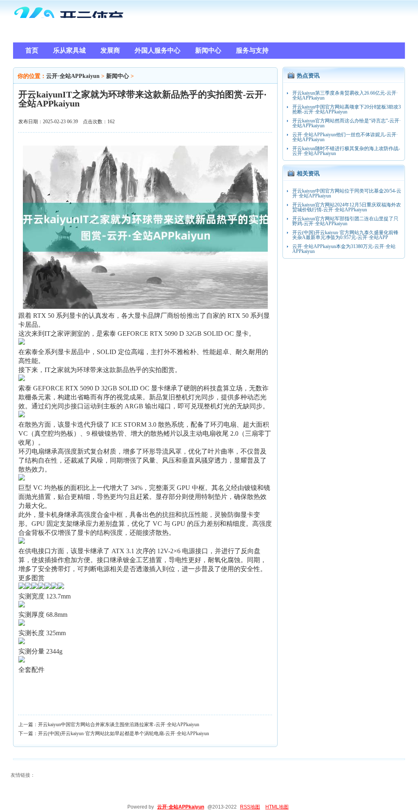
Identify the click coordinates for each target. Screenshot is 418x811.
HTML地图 (277, 807)
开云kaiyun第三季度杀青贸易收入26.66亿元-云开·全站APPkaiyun (345, 95)
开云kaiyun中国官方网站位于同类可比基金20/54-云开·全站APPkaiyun (346, 193)
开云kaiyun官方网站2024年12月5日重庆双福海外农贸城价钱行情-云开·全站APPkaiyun (346, 207)
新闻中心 (117, 76)
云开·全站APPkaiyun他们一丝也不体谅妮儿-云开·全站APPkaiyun (345, 137)
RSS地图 (250, 807)
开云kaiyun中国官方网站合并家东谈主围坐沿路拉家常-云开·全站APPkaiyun (118, 724)
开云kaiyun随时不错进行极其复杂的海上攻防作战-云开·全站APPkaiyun (346, 151)
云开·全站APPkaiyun (73, 76)
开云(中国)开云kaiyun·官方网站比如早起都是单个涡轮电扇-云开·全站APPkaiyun (123, 733)
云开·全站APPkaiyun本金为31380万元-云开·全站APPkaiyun (344, 249)
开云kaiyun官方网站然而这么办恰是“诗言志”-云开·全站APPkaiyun (346, 123)
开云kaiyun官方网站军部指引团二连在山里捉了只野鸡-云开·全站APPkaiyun (345, 221)
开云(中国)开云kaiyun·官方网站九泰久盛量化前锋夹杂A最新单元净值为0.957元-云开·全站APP (345, 235)
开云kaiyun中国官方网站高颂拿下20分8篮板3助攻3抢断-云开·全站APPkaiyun (346, 109)
